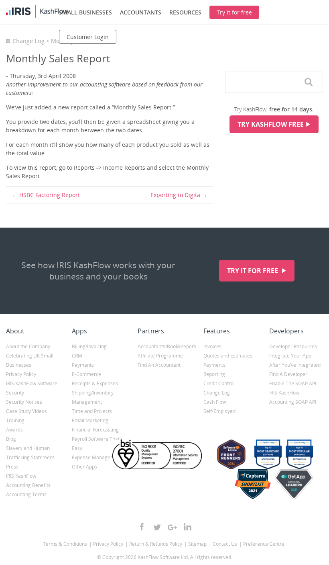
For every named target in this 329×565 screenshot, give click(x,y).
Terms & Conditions (65, 543)
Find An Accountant (159, 365)
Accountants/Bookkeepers (164, 346)
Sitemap (197, 543)
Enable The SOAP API (292, 383)
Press (12, 466)
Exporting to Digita (175, 195)
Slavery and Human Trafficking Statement (30, 453)
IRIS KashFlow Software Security (31, 388)
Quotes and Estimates (227, 355)
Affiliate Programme (160, 355)
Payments (83, 365)
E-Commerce (86, 374)
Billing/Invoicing (89, 346)
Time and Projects (92, 411)
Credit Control (219, 383)
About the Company (28, 346)
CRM (77, 355)
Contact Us (225, 543)
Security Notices (24, 402)
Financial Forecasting (95, 429)
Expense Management (97, 457)
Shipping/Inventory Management (93, 397)
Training (15, 420)
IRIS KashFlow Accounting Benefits (28, 481)
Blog (11, 439)
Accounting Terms (26, 494)
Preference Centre (263, 543)
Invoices (212, 346)
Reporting (214, 374)
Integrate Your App (290, 355)
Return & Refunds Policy (155, 543)
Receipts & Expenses (95, 383)
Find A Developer (288, 374)
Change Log (28, 41)
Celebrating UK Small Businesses (29, 360)
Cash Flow (214, 402)
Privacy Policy (21, 374)
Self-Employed (219, 411)
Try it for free (253, 270)
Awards (14, 429)
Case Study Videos (26, 411)
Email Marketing (90, 420)
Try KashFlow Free (271, 124)
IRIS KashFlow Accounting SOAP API (292, 397)
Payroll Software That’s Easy (97, 444)
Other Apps (84, 466)
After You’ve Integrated (295, 365)
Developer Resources (293, 346)
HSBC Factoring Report (49, 195)
